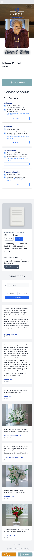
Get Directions (16, 118)
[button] (17, 415)
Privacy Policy (12, 550)
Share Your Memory (12, 267)
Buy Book (19, 239)
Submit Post (17, 297)
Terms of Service (22, 550)
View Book (9, 239)
